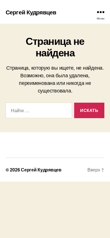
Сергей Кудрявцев (31, 12)
